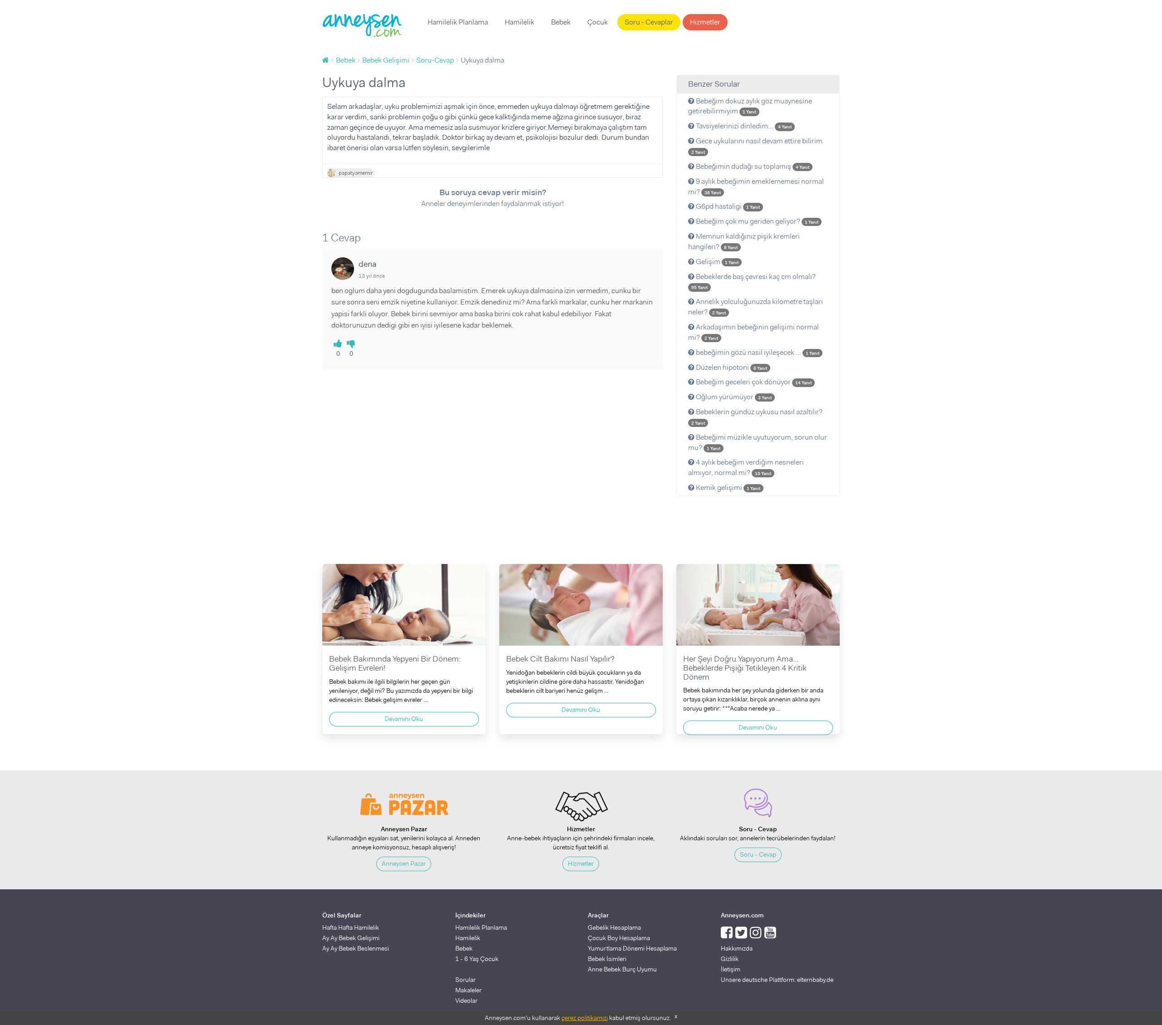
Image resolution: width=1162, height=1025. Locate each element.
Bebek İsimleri (607, 959)
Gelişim (716, 261)
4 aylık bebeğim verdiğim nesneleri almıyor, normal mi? (746, 467)
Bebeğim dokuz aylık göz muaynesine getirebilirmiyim (750, 106)
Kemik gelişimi (727, 487)
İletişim (730, 969)
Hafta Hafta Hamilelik (350, 927)
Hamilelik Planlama (458, 22)
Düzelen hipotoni (730, 367)
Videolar (466, 1000)
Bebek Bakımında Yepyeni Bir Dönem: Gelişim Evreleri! (395, 663)
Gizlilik (730, 959)
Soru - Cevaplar (649, 22)
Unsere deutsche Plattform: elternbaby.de (777, 980)
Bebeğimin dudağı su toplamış (751, 166)
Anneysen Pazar (404, 863)
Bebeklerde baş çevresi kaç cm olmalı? (753, 281)
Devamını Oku (403, 719)
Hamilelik (519, 22)
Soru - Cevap (758, 854)
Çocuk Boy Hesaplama (619, 938)
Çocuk (597, 22)
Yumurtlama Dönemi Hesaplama (632, 948)
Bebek (561, 22)
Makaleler (468, 990)
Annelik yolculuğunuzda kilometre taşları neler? (755, 307)
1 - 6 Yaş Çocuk (476, 959)
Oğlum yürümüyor (733, 397)
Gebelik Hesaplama (614, 927)
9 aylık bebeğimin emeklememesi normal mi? (756, 186)
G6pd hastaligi (727, 206)
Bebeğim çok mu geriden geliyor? (756, 221)
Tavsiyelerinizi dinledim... (743, 126)
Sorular (465, 980)
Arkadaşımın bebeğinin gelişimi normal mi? (753, 332)
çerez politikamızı (584, 1018)
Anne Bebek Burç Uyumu (622, 969)
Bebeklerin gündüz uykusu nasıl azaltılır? (756, 416)
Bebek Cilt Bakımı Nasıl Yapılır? (560, 658)
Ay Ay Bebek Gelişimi (350, 938)
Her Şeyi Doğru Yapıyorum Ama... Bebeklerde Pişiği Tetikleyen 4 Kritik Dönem (745, 667)
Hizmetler (705, 22)
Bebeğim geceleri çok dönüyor (753, 382)
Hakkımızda (737, 948)
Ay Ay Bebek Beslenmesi (355, 948)
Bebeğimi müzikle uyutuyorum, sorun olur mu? (757, 442)
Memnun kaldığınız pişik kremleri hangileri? (744, 241)
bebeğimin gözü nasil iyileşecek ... (756, 352)
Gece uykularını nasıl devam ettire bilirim (756, 145)
